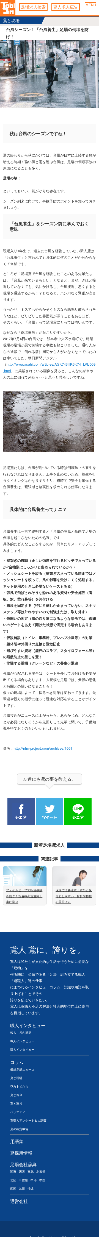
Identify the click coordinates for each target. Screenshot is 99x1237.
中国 (42, 1180)
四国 (13, 1188)
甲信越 (23, 1180)
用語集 (16, 1141)
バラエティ (17, 1112)
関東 (13, 1171)
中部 (34, 1180)
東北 (31, 1171)
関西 (22, 1171)
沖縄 (31, 1188)
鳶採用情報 (21, 1152)
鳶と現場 (16, 1077)
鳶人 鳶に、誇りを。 (47, 950)
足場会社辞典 (23, 1164)
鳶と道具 (16, 1103)
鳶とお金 (16, 1095)
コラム (16, 1062)
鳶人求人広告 (65, 7)
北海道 (40, 1171)
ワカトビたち (19, 1086)
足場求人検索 (33, 7)
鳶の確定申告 (19, 1129)
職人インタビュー (27, 1025)
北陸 (13, 1180)
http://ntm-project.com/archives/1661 (43, 748)
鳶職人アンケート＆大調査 (28, 1120)
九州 (22, 1188)
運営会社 (19, 1201)
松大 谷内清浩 (20, 1032)
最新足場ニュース (22, 1069)
